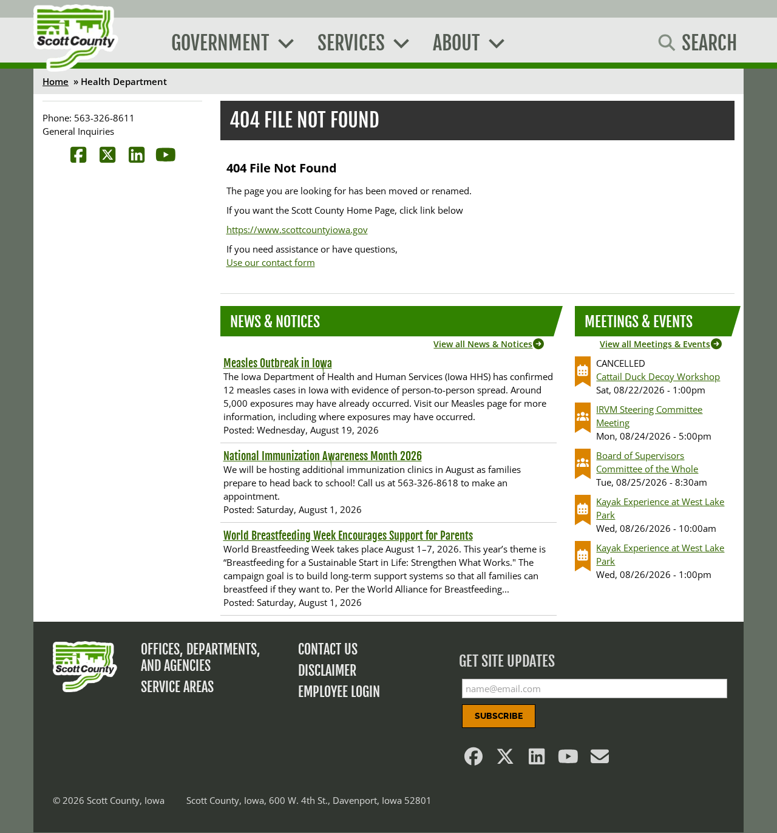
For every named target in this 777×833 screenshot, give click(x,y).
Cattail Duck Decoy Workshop (658, 376)
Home (55, 81)
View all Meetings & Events (655, 344)
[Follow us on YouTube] (568, 759)
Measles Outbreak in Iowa (277, 363)
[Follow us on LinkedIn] (537, 759)
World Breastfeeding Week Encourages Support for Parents (348, 535)
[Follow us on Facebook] (474, 759)
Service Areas (177, 687)
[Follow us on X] (505, 759)
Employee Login (339, 692)
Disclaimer (327, 670)
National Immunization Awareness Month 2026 (322, 456)
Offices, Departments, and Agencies (200, 657)
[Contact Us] (600, 759)
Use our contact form (270, 262)
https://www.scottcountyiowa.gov (297, 229)
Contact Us (328, 649)
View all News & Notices (482, 344)
